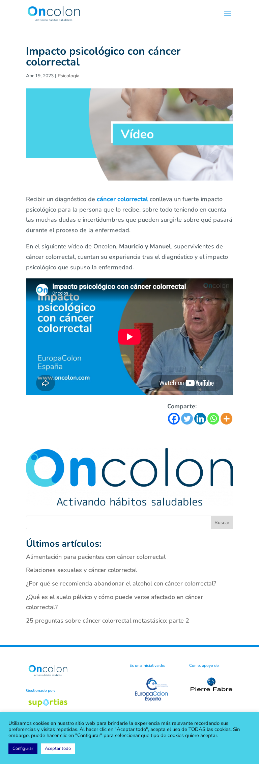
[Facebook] (174, 419)
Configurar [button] (22, 748)
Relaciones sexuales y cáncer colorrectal (81, 570)
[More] (226, 419)
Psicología (68, 76)
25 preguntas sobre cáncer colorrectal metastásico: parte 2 (107, 621)
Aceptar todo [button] (58, 748)
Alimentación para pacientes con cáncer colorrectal (96, 557)
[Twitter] (187, 419)
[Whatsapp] (213, 419)
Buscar (221, 522)
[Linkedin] (200, 419)
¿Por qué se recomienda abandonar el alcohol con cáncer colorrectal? (121, 583)
